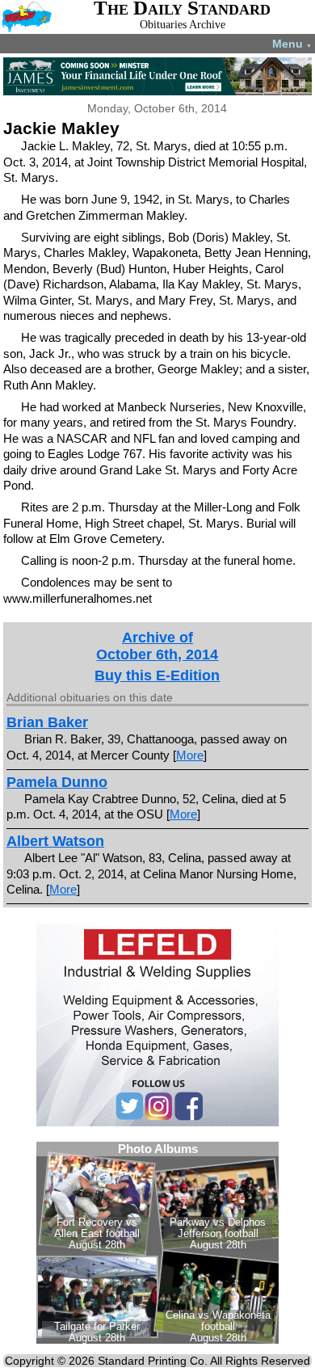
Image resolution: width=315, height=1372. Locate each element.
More (190, 755)
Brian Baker (47, 722)
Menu (292, 43)
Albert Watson (55, 841)
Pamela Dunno (56, 782)
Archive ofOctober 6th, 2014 (157, 646)
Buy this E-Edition (157, 675)
